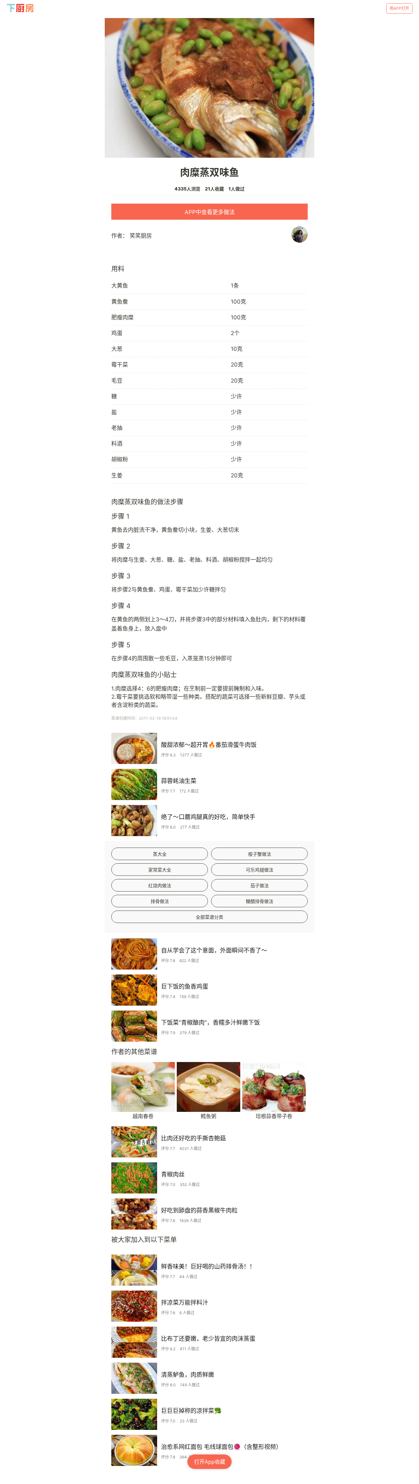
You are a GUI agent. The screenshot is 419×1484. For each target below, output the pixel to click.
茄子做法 (259, 885)
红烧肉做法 (159, 885)
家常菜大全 (159, 869)
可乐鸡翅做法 (259, 869)
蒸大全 (160, 854)
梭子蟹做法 (259, 854)
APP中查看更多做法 (210, 212)
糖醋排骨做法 (259, 901)
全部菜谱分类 (209, 917)
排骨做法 (160, 901)
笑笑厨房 (141, 235)
